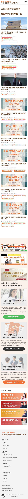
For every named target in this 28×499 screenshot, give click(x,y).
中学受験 (5, 94)
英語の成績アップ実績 (8, 198)
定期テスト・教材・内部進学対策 (10, 41)
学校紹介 (12, 94)
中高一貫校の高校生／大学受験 (9, 66)
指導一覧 (5, 475)
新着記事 (5, 448)
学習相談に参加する (13, 382)
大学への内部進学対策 (8, 69)
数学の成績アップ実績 (20, 119)
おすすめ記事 (6, 445)
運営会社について (6, 485)
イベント (5, 481)
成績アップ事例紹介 (7, 119)
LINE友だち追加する (13, 317)
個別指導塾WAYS (6, 472)
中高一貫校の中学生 (7, 38)
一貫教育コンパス (7, 466)
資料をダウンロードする (13, 349)
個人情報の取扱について (7, 488)
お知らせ (5, 478)
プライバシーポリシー (7, 490)
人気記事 (5, 442)
